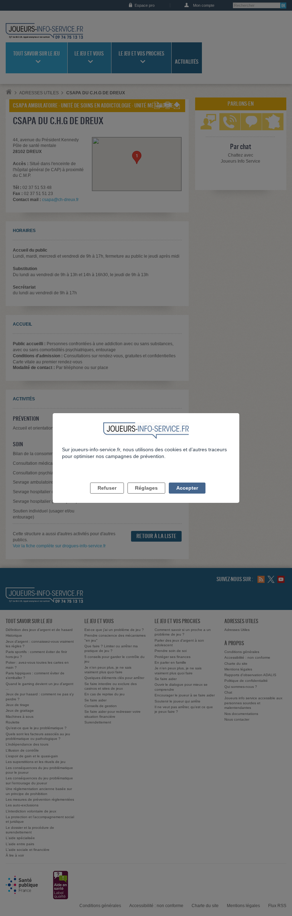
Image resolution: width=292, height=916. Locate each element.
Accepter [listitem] (187, 488)
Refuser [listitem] (107, 488)
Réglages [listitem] (146, 488)
